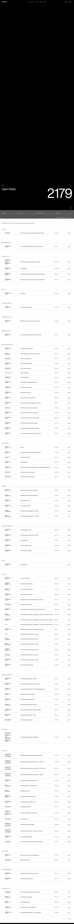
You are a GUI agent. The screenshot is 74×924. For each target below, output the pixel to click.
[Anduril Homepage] (4, 2)
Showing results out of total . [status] (18, 223)
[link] (29, 1)
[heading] (10, 213)
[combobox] (10, 213)
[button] (71, 207)
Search (66, 1)
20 (67, 918)
